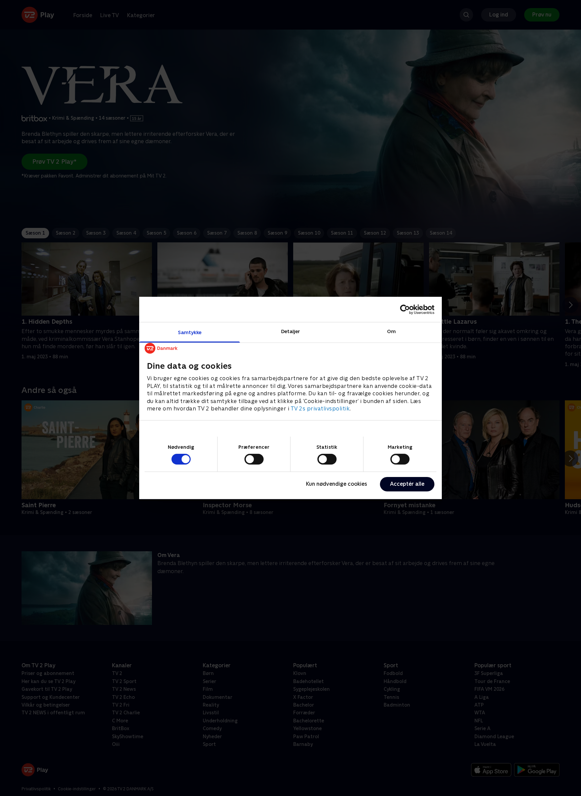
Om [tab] (391, 331)
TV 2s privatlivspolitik (320, 408)
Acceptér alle (407, 484)
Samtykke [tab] (190, 332)
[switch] (254, 459)
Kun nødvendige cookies (336, 484)
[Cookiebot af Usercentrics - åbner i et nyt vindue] (405, 309)
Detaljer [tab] (290, 331)
